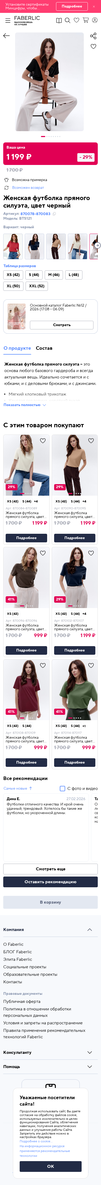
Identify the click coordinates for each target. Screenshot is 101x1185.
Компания (13, 929)
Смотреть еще (50, 869)
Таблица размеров (20, 266)
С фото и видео (82, 788)
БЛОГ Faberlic (17, 952)
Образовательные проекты (30, 974)
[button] (50, 6)
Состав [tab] (44, 348)
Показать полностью (22, 405)
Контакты (12, 982)
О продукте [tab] (17, 348)
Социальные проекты (24, 967)
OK (50, 1166)
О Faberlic (13, 944)
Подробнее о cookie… (36, 1141)
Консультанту (17, 1052)
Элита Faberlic (17, 959)
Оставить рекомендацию (50, 882)
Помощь (11, 1066)
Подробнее (72, 6)
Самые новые (15, 788)
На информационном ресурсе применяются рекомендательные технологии (45, 1151)
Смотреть (62, 325)
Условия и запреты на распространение (43, 1023)
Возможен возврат (28, 187)
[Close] (94, 6)
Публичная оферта (21, 1001)
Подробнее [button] (26, 538)
